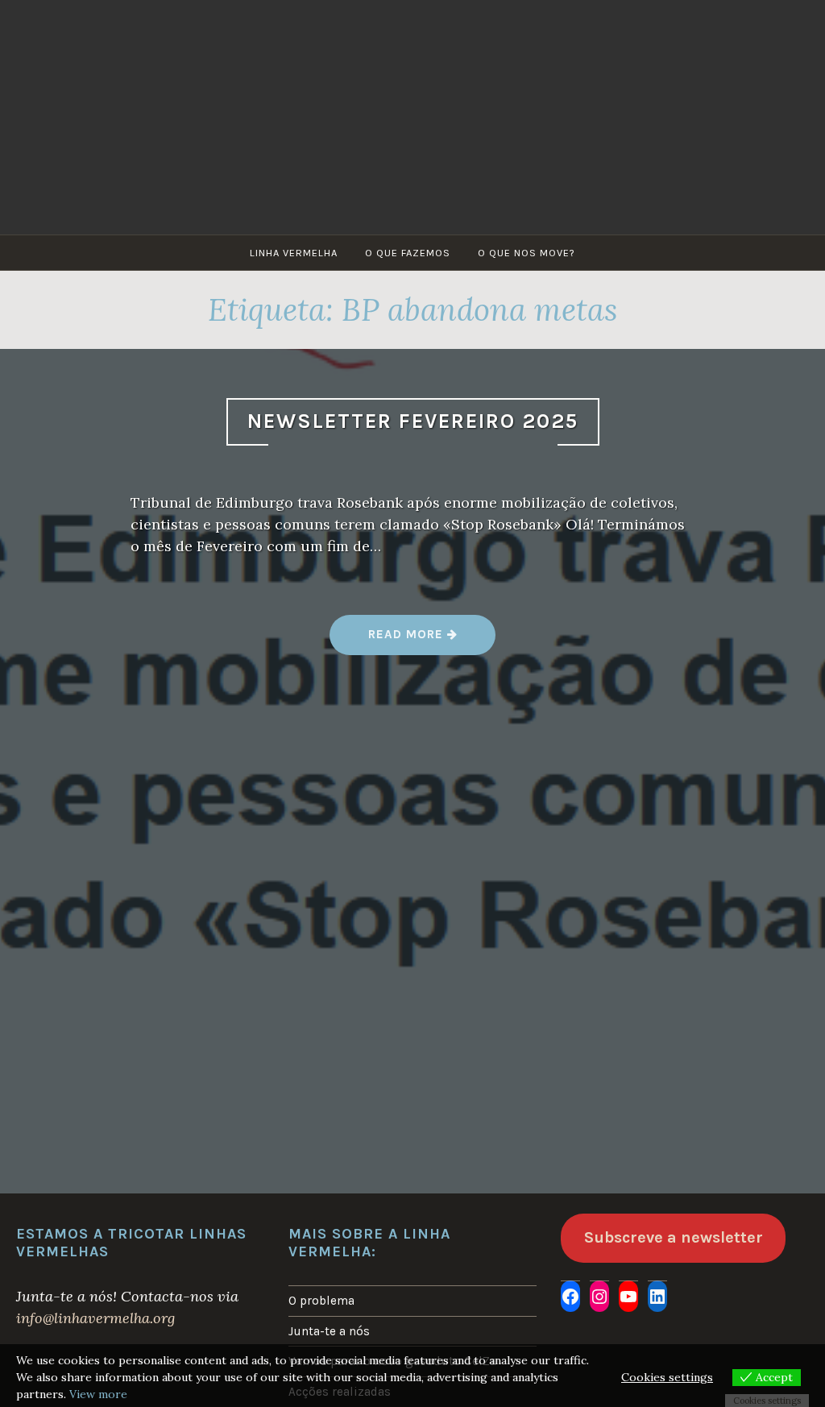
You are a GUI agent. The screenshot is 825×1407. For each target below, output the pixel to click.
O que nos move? (526, 253)
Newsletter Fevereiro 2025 (412, 421)
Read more (431, 640)
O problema (321, 1300)
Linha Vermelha (294, 253)
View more (98, 1394)
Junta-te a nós (329, 1331)
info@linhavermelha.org (95, 1318)
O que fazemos (407, 253)
